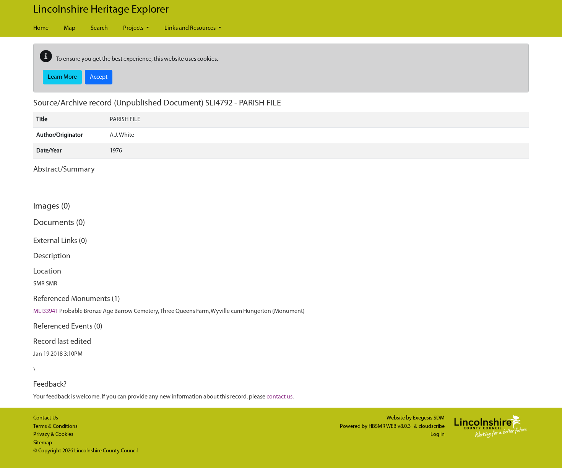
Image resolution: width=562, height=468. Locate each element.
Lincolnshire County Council (106, 451)
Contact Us (45, 418)
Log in (437, 434)
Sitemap (42, 443)
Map (69, 28)
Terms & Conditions (55, 426)
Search (99, 28)
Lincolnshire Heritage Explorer (101, 10)
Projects (134, 28)
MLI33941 (45, 311)
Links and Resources (190, 28)
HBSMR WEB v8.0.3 (390, 426)
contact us (279, 397)
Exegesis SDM (429, 418)
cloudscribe (432, 426)
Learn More (62, 77)
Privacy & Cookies (53, 434)
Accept (98, 77)
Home (41, 28)
